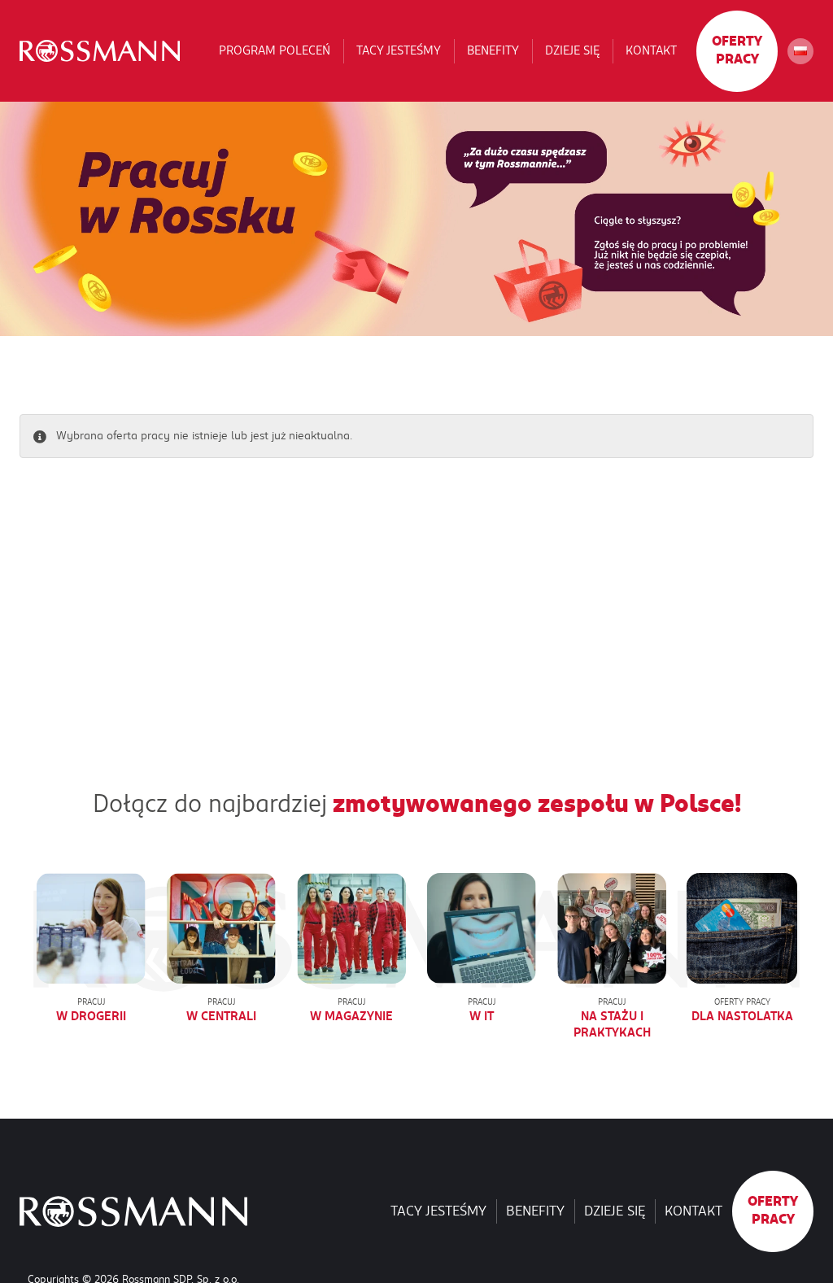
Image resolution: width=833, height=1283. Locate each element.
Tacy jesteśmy (398, 50)
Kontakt (651, 50)
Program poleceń (274, 50)
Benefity (493, 50)
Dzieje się (572, 50)
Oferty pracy (737, 50)
